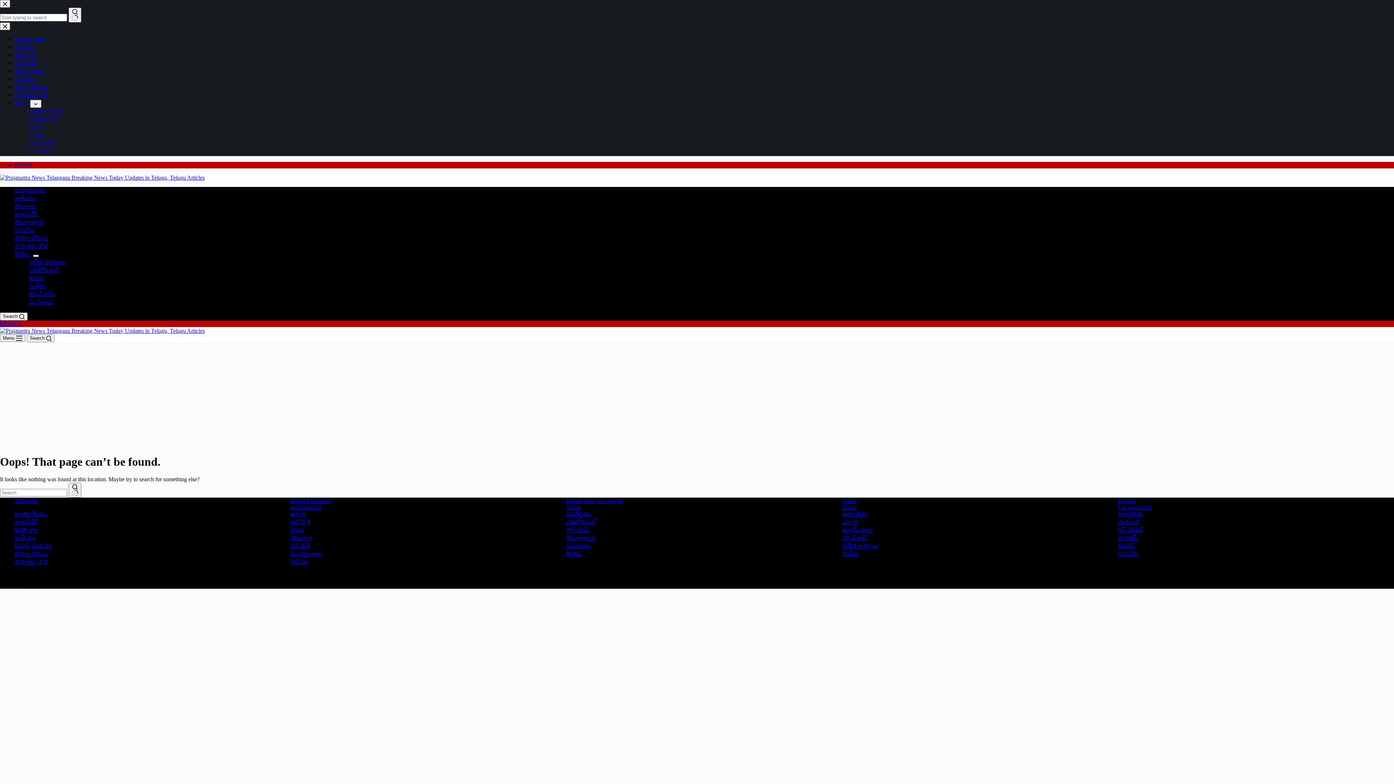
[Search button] (75, 490)
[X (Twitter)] (13, 584)
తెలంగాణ (25, 206)
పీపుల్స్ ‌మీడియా (33, 546)
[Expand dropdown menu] (36, 256)
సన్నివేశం (25, 230)
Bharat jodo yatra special (594, 501)
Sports (849, 507)
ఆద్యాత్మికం (855, 514)
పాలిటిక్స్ (1128, 538)
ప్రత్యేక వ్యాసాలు (47, 262)
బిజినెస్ (1126, 546)
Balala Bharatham (310, 501)
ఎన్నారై (850, 522)
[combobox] (33, 493)
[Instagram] (21, 584)
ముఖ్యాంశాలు (30, 190)
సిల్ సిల (299, 562)
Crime (849, 501)
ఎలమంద (1128, 522)
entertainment (305, 507)
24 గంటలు (41, 302)
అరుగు (37, 278)
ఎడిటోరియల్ (43, 270)
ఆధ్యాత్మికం (1131, 514)
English (1127, 501)
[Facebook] (4, 584)
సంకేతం (37, 286)
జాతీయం (25, 198)
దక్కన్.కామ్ (42, 294)
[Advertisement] (697, 397)
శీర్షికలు (22, 254)
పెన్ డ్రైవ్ (300, 546)
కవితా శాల (26, 530)
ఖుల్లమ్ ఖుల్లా (857, 530)
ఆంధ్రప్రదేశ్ (26, 214)
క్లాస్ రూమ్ (578, 530)
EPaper (23, 165)
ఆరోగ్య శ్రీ (300, 522)
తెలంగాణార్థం (29, 222)
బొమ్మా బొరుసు (31, 238)
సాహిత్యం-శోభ (31, 246)
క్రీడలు (297, 530)
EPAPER (11, 323)
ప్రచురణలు (578, 546)
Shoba (573, 507)
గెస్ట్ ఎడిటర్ (1130, 530)
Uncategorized (1135, 507)
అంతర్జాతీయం (31, 514)
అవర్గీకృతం (578, 514)
